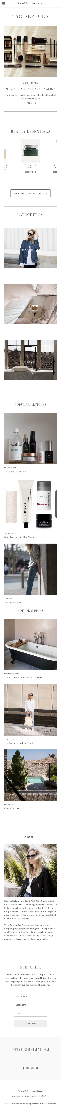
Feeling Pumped (13, 603)
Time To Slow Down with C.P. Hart (23, 678)
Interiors (30, 306)
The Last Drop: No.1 (15, 472)
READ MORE (30, 102)
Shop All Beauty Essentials (30, 193)
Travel (30, 362)
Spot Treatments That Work (19, 537)
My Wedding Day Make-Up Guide (30, 89)
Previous (6, 161)
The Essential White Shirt (18, 743)
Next (55, 161)
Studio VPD (51, 1104)
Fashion (30, 250)
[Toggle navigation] (3, 3)
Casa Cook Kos (12, 808)
